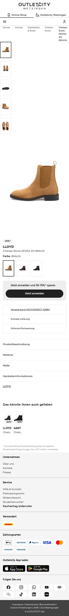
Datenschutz (31, 604)
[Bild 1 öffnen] (5, 50)
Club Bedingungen (49, 607)
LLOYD (8, 247)
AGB (35, 607)
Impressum (18, 604)
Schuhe (19, 27)
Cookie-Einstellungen (21, 607)
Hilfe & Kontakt (12, 489)
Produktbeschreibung (16, 344)
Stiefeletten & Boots (34, 29)
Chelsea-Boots (49, 29)
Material (8, 354)
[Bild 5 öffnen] (5, 126)
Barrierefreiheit (48, 604)
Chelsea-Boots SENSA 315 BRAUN (63, 34)
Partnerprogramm (13, 493)
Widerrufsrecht (12, 497)
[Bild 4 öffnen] (5, 107)
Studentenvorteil (13, 502)
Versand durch (30, 309)
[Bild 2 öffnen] (5, 69)
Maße (6, 365)
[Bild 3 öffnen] (5, 88)
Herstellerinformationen (18, 376)
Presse (7, 472)
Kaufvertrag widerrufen (17, 506)
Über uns (8, 463)
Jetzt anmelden (34, 293)
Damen (6, 27)
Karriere (7, 468)
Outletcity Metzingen (34, 6)
